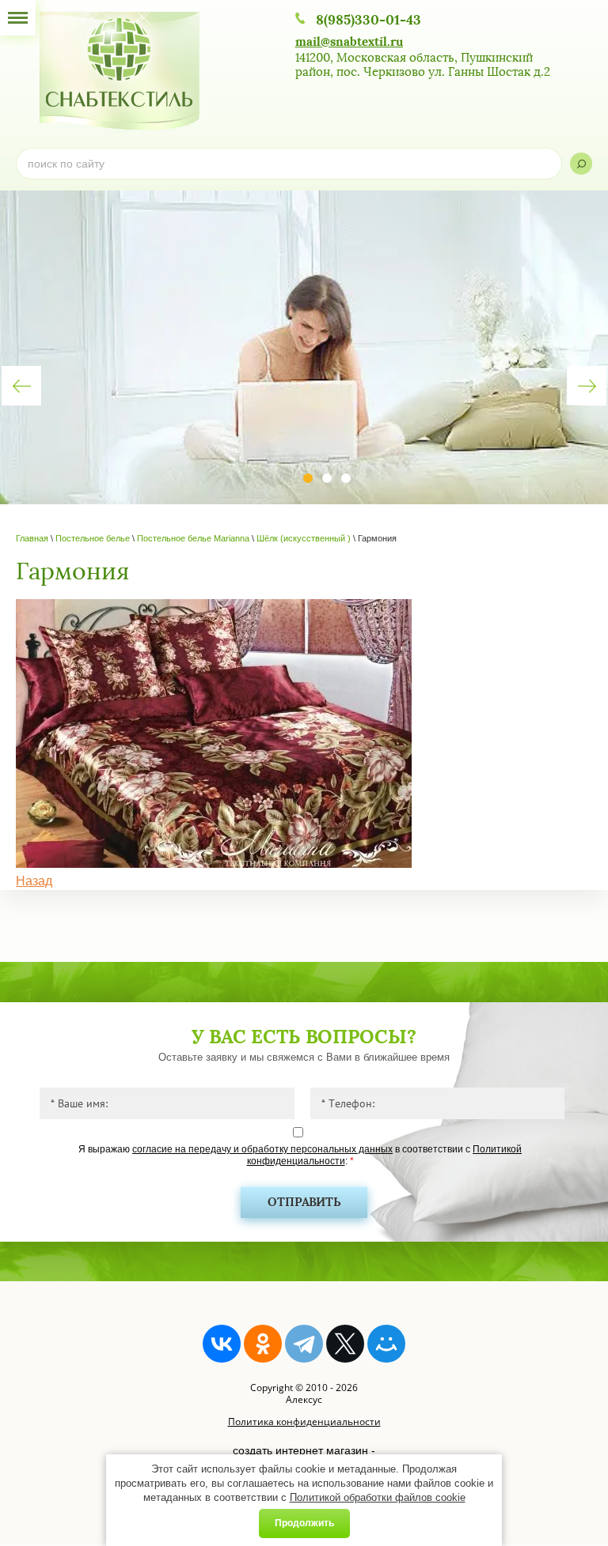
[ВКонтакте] (222, 1344)
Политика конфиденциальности (304, 1421)
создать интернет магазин (300, 1450)
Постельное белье (92, 538)
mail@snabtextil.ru (349, 41)
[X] (345, 1344)
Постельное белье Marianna (193, 538)
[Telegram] (304, 1344)
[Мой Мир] (386, 1344)
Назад (34, 881)
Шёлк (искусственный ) (303, 538)
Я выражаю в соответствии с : (300, 1155)
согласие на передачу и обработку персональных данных (262, 1149)
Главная (32, 538)
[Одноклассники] (263, 1344)
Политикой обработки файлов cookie (378, 1497)
